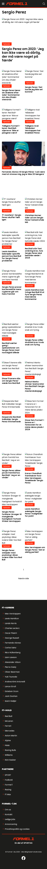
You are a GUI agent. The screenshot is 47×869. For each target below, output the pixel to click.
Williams (9, 755)
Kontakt (8, 814)
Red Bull (8, 716)
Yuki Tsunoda (11, 676)
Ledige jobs (10, 819)
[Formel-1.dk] (16, 3)
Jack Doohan (11, 696)
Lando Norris (11, 623)
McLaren (9, 721)
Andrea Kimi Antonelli (15, 681)
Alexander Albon (12, 662)
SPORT (8, 775)
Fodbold (9, 779)
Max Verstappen (13, 613)
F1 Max (8, 794)
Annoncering (11, 824)
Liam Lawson (11, 657)
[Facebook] (23, 858)
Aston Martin (11, 735)
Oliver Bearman (12, 671)
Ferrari (8, 725)
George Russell (12, 638)
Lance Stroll (10, 686)
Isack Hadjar (10, 701)
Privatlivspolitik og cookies (17, 829)
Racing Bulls (10, 750)
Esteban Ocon (11, 691)
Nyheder (6, 44)
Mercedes (9, 730)
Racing (8, 789)
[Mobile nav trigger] (3, 3)
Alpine (8, 740)
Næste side (23, 578)
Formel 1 (9, 784)
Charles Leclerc (12, 628)
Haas (7, 745)
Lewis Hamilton (12, 618)
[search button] (44, 3)
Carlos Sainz (10, 647)
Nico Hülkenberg (12, 652)
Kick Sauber (10, 759)
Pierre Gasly (10, 667)
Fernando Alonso (13, 642)
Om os (8, 809)
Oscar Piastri (11, 633)
